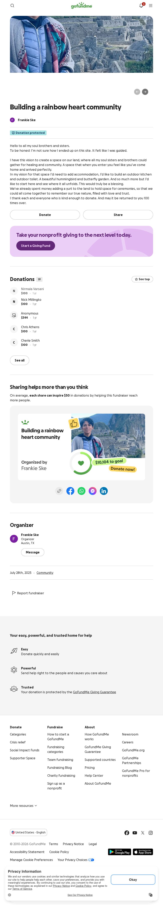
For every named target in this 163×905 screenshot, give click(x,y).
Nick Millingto (31, 303)
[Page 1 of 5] (17, 93)
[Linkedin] (104, 490)
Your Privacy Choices (72, 859)
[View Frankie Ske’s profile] (14, 538)
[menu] (151, 6)
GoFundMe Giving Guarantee (94, 691)
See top (144, 279)
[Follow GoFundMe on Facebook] (127, 832)
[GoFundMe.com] (81, 5)
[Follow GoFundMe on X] (143, 832)
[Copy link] (59, 490)
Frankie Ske (30, 534)
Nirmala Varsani (32, 289)
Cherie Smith (30, 344)
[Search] (12, 6)
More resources (21, 805)
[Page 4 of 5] (26, 93)
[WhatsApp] (81, 490)
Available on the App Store (143, 851)
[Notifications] (141, 6)
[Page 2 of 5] (20, 93)
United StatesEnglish (31, 832)
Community (45, 572)
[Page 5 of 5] (29, 93)
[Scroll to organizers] (12, 120)
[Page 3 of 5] (23, 93)
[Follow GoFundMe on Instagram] (151, 832)
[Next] (145, 92)
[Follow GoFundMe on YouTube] (135, 832)
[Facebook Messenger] (93, 490)
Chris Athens (30, 330)
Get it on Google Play (119, 851)
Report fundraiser (30, 592)
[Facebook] (70, 490)
